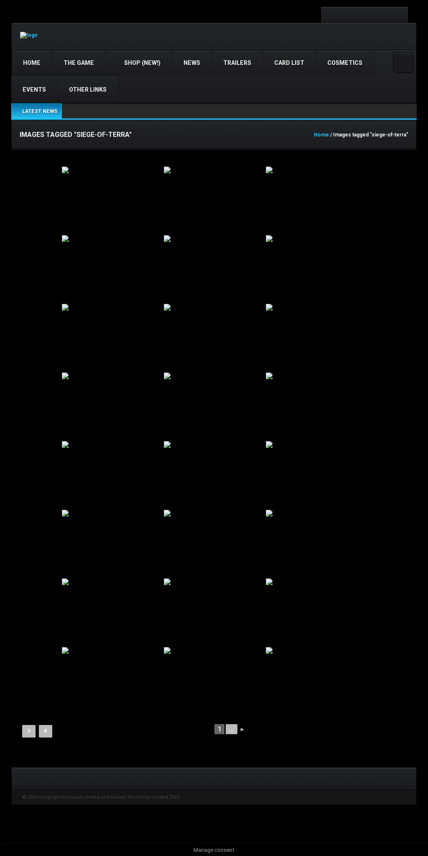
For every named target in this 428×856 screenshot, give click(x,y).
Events (34, 89)
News (191, 62)
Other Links (88, 89)
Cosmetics (344, 62)
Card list (289, 62)
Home (32, 62)
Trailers (237, 62)
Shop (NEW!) (141, 62)
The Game (79, 62)
